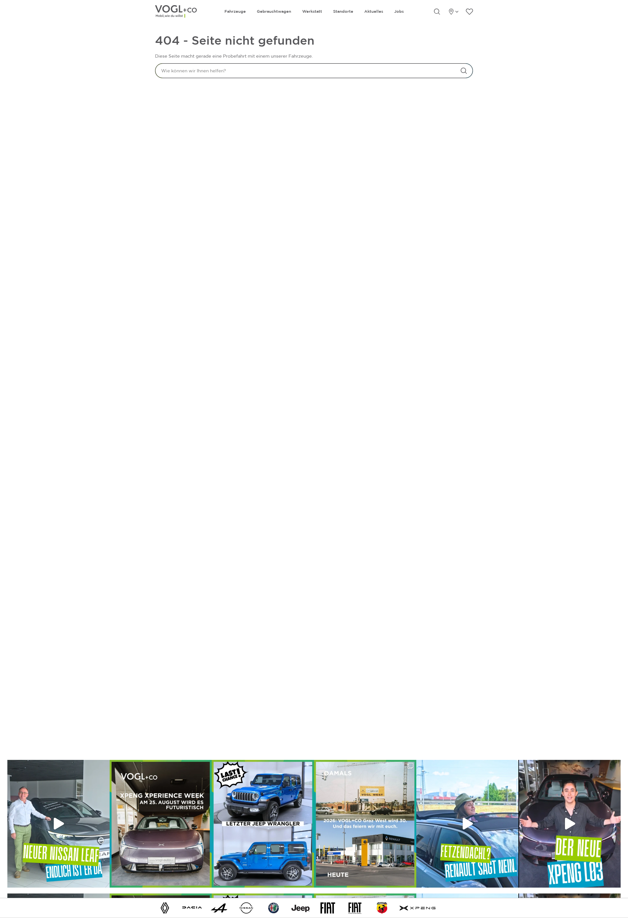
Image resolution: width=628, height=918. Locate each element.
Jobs (399, 11)
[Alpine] (219, 907)
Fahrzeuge (235, 11)
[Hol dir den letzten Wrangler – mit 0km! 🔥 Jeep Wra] (263, 824)
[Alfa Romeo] (273, 907)
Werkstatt (312, 11)
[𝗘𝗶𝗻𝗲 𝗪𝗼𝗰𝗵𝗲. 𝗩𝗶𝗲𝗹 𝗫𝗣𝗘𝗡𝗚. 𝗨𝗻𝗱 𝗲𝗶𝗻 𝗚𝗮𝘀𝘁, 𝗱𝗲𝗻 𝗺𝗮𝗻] (161, 824)
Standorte (343, 11)
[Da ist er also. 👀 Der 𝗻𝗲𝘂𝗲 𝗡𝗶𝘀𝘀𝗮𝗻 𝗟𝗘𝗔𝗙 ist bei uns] (58, 824)
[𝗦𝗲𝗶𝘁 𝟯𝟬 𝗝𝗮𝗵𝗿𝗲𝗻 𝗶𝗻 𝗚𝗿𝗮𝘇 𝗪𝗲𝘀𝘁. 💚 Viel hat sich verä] (365, 824)
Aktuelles (373, 11)
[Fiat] (328, 907)
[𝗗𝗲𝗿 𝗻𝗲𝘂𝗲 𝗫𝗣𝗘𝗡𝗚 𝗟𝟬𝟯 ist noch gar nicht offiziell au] (569, 824)
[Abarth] (382, 907)
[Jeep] (300, 907)
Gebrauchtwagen (274, 11)
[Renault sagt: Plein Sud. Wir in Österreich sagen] (467, 824)
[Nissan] (246, 907)
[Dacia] (192, 907)
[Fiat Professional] (355, 907)
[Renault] (165, 907)
